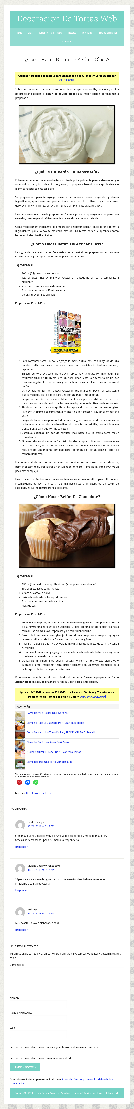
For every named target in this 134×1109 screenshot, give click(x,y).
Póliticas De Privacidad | (108, 1093)
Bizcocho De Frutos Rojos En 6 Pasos (48, 742)
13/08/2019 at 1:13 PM (41, 913)
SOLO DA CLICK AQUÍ (93, 696)
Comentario (18, 964)
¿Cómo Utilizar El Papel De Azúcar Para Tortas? (54, 752)
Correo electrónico (21, 1012)
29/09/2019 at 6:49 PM (41, 826)
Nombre (15, 998)
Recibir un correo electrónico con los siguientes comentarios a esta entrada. (54, 1047)
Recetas (48, 793)
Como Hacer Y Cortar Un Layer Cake (48, 713)
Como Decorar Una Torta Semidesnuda (49, 761)
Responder (21, 846)
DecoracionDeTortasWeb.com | (46, 1093)
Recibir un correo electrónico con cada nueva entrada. (41, 1058)
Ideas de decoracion (35, 793)
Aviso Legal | (67, 1093)
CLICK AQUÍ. (67, 80)
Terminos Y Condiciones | (85, 1093)
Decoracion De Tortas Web (67, 18)
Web (12, 1027)
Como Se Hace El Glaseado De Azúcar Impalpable (55, 722)
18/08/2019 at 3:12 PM (41, 870)
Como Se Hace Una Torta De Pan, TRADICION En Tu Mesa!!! (61, 732)
